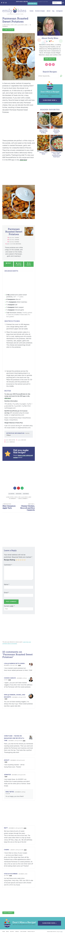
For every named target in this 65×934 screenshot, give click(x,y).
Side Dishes (18, 493)
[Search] (63, 2)
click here (23, 160)
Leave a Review (18, 264)
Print (9, 263)
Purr (61, 931)
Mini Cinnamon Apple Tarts (9, 506)
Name (6, 584)
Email (6, 592)
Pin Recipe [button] (29, 264)
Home (31, 11)
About (48, 11)
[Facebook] (4, 2)
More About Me (50, 59)
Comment (8, 565)
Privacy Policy (31, 931)
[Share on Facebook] (15, 488)
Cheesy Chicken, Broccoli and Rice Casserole (27, 507)
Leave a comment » (23, 498)
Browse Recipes (40, 11)
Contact (17, 931)
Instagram (59, 11)
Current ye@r (9, 606)
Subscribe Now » (32, 3)
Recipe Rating (9, 560)
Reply (19, 665)
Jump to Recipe (9, 29)
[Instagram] (6, 2)
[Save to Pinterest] (18, 488)
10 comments (12, 498)
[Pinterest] (2, 2)
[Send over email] (22, 488)
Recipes (12, 931)
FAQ (53, 11)
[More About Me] (50, 26)
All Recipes (11, 493)
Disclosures (23, 931)
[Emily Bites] (14, 11)
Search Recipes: (50, 72)
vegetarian (25, 493)
